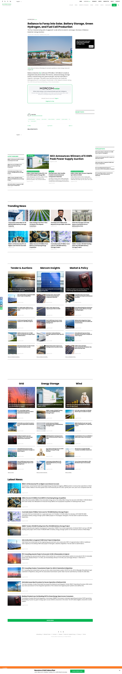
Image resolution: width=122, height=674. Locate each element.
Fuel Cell (38, 119)
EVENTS (100, 1)
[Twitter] (7, 1)
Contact (54, 634)
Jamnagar (58, 119)
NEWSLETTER (106, 1)
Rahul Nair (37, 34)
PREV (29, 125)
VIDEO (102, 5)
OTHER (96, 5)
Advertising (39, 634)
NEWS (81, 1)
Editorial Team (47, 634)
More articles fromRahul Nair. (36, 115)
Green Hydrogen (51, 119)
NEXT (70, 125)
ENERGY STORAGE (84, 5)
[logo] (6, 5)
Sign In (56, 98)
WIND (91, 5)
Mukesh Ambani (64, 119)
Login (114, 5)
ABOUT (112, 1)
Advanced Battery (31, 119)
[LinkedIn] (10, 1)
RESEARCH (94, 1)
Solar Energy (33, 121)
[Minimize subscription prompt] (119, 670)
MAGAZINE (108, 5)
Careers (60, 634)
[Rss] (5, 1)
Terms (84, 634)
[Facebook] (2, 1)
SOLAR (71, 5)
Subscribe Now (77, 671)
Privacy (79, 634)
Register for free (50, 101)
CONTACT (118, 1)
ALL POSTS (50, 125)
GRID (76, 5)
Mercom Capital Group (70, 634)
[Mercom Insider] (87, 1)
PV (69, 119)
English (18, 1)
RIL (40, 73)
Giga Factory (44, 119)
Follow (29, 68)
